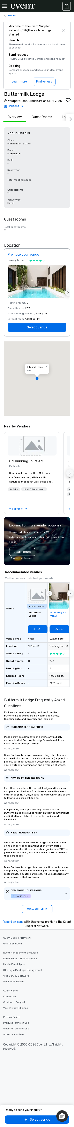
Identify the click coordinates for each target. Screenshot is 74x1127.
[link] (32, 446)
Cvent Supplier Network (17, 937)
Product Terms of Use (16, 1022)
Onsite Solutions (13, 943)
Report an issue (13, 922)
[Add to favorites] (68, 100)
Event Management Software (20, 952)
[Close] (63, 30)
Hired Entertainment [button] (34, 489)
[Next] (70, 118)
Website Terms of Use (16, 1028)
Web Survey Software (16, 975)
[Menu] (4, 6)
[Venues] (66, 6)
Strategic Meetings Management (22, 970)
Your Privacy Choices (15, 1008)
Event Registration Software (20, 958)
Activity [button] (14, 489)
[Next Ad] (68, 292)
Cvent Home (10, 990)
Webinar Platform (13, 981)
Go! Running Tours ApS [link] (26, 461)
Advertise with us (13, 1034)
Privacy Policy (11, 1017)
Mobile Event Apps (14, 964)
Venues (11, 15)
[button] (37, 378)
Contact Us (9, 996)
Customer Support (14, 1002)
